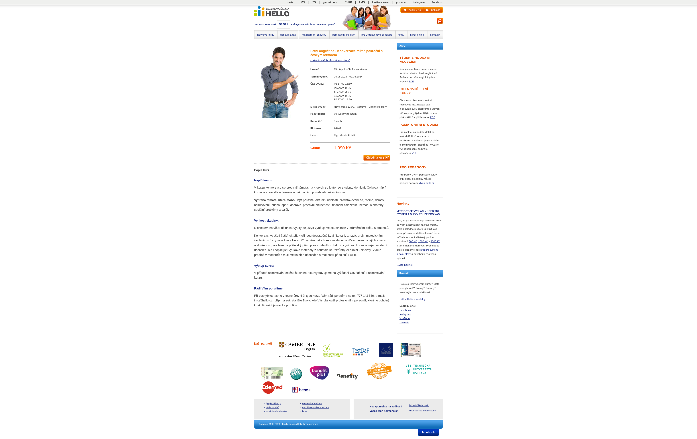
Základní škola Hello (419, 405)
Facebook (405, 310)
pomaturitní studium (343, 34)
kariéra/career (380, 2)
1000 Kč (423, 241)
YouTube (405, 318)
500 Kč (413, 241)
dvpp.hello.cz (426, 182)
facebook (437, 2)
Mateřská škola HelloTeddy (422, 410)
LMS (362, 2)
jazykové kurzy (265, 34)
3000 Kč (435, 241)
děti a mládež (288, 34)
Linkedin (404, 322)
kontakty (435, 34)
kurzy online (417, 34)
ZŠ (314, 2)
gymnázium (330, 2)
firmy (401, 34)
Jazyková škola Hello (292, 424)
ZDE (411, 81)
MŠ (303, 2)
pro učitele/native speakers (376, 34)
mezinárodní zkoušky (314, 34)
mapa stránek (311, 424)
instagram (419, 2)
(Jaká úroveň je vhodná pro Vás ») (330, 60)
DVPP (348, 2)
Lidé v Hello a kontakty (412, 299)
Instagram (405, 314)
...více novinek (405, 264)
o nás (290, 2)
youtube (400, 2)
